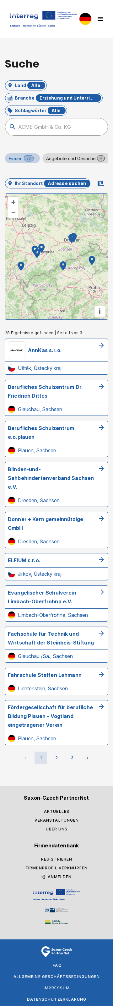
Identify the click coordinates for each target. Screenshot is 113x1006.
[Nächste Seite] (87, 758)
